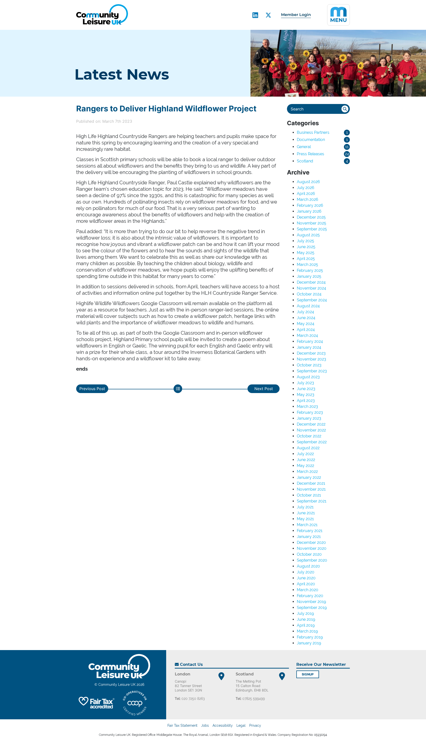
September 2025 (312, 229)
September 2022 (312, 442)
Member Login (296, 14)
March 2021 (307, 524)
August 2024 (308, 306)
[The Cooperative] (135, 703)
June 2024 (306, 317)
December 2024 (311, 282)
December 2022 (311, 424)
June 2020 (306, 578)
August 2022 (308, 448)
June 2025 (306, 246)
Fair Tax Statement (182, 725)
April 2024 (306, 329)
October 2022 (309, 436)
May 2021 (305, 519)
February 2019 (310, 637)
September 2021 (311, 501)
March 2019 (307, 631)
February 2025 (310, 270)
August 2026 (308, 181)
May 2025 (305, 252)
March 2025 (307, 264)
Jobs (205, 725)
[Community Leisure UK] (102, 14)
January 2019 (309, 643)
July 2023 (305, 382)
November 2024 (311, 288)
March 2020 (307, 589)
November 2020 (311, 548)
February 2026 (310, 205)
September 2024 (312, 300)
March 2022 (307, 471)
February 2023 (310, 412)
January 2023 (309, 418)
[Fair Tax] (96, 703)
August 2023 (308, 377)
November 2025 (311, 223)
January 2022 (309, 477)
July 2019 (305, 613)
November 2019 (311, 601)
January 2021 (309, 536)
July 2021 (305, 507)
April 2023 (306, 400)
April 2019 (306, 625)
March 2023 (307, 406)
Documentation (311, 139)
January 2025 (309, 276)
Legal (241, 725)
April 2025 (306, 258)
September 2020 (312, 560)
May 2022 (305, 465)
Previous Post (92, 388)
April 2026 (306, 193)
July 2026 (305, 187)
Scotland (305, 161)
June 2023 (306, 388)
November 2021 (311, 489)
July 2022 (305, 453)
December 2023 (311, 353)
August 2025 (308, 235)
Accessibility (223, 725)
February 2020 (310, 595)
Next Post (263, 388)
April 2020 (306, 584)
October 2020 (309, 554)
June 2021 (306, 513)
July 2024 (305, 312)
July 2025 (305, 241)
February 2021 (309, 530)
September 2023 (312, 371)
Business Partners (313, 132)
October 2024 (309, 294)
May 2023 (305, 394)
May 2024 (305, 323)
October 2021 (309, 495)
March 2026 (307, 199)
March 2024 (307, 335)
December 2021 (311, 483)
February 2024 (310, 341)
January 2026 (309, 211)
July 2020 (305, 572)
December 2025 (311, 217)
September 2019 (312, 607)
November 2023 (311, 359)
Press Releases (310, 154)
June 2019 (306, 619)
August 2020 (308, 566)
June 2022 (306, 459)
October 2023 (309, 365)
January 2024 (309, 347)
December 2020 (311, 542)
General (304, 146)
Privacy (255, 725)
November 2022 (311, 430)
